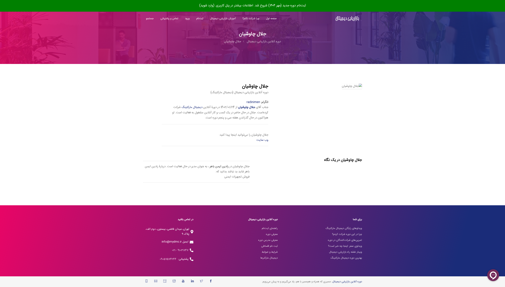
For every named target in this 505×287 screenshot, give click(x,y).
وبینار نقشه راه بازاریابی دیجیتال (345, 252)
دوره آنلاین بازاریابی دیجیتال (264, 41)
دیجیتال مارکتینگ (191, 107)
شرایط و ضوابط (270, 252)
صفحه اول (271, 18)
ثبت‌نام (199, 18)
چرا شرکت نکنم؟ (250, 18)
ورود (187, 18)
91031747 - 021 (180, 250)
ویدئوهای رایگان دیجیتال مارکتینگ (343, 228)
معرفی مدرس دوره (268, 240)
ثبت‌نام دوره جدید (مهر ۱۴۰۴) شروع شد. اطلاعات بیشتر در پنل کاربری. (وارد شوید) (252, 5)
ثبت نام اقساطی (269, 246)
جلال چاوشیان (232, 41)
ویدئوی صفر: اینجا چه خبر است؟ (345, 246)
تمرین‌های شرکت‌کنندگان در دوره (345, 240)
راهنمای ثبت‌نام (270, 228)
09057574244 (169, 259)
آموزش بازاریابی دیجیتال (223, 18)
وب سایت (262, 140)
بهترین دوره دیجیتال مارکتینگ (346, 258)
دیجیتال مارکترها (269, 258)
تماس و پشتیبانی (169, 18)
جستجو (150, 18)
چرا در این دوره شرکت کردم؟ (347, 234)
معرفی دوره (272, 234)
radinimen (253, 102)
